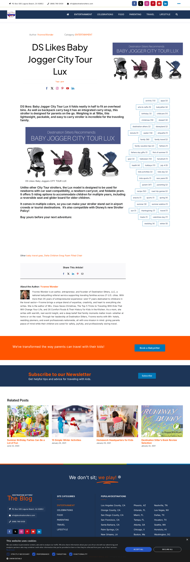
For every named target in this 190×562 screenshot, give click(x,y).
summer (142, 204)
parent (147, 185)
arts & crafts (144, 107)
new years (162, 178)
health (136, 165)
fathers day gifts (139, 152)
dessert (163, 120)
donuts (134, 133)
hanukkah (162, 159)
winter (164, 223)
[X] (68, 274)
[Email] (82, 274)
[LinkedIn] (73, 274)
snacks (137, 198)
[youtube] (159, 3)
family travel (161, 139)
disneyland (162, 126)
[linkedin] (165, 3)
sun (133, 210)
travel (164, 210)
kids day (163, 172)
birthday (147, 113)
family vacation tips (144, 146)
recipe (141, 191)
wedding (149, 223)
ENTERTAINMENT (83, 34)
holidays (150, 165)
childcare (162, 113)
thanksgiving (148, 210)
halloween (146, 159)
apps (164, 100)
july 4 (164, 165)
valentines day (160, 217)
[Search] (177, 14)
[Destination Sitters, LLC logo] (11, 11)
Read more (10, 550)
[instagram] (146, 3)
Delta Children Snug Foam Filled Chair (63, 255)
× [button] (187, 540)
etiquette (163, 133)
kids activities (145, 172)
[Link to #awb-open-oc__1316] (178, 3)
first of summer (160, 152)
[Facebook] (63, 274)
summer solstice (160, 204)
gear (62, 81)
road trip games (159, 191)
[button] (9, 426)
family (144, 139)
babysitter (162, 107)
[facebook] (134, 3)
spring (164, 198)
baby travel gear (34, 255)
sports (150, 198)
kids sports (145, 178)
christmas (147, 120)
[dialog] (95, 549)
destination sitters (142, 126)
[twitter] (140, 3)
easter (148, 133)
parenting (162, 185)
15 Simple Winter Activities (66, 440)
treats (144, 217)
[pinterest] (153, 3)
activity (150, 100)
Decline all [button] (167, 549)
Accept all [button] (138, 549)
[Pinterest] (77, 274)
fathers (163, 146)
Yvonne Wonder (45, 34)
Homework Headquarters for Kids (115, 440)
